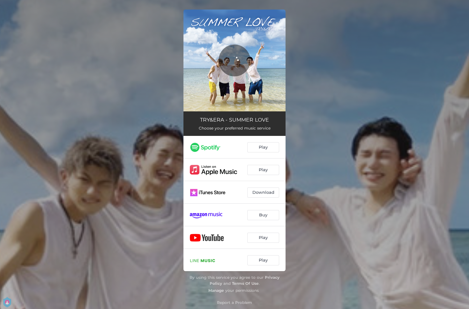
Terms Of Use (245, 283)
